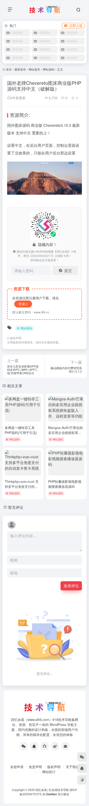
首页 (9, 69)
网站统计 (49, 771)
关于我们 (72, 766)
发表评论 (71, 585)
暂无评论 (15, 507)
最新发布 (20, 69)
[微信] (23, 746)
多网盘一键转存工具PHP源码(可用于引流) (21, 430)
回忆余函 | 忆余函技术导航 (52, 790)
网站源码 (48, 69)
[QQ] (34, 746)
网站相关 (34, 69)
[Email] (65, 746)
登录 (22, 303)
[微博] (55, 746)
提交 (68, 270)
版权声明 (54, 766)
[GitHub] (44, 746)
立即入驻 (76, 25)
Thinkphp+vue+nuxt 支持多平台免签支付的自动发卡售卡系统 (22, 486)
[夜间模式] (82, 780)
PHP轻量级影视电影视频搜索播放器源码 (64, 484)
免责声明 (35, 766)
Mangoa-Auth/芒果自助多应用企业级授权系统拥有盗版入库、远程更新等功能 (65, 435)
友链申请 (16, 766)
